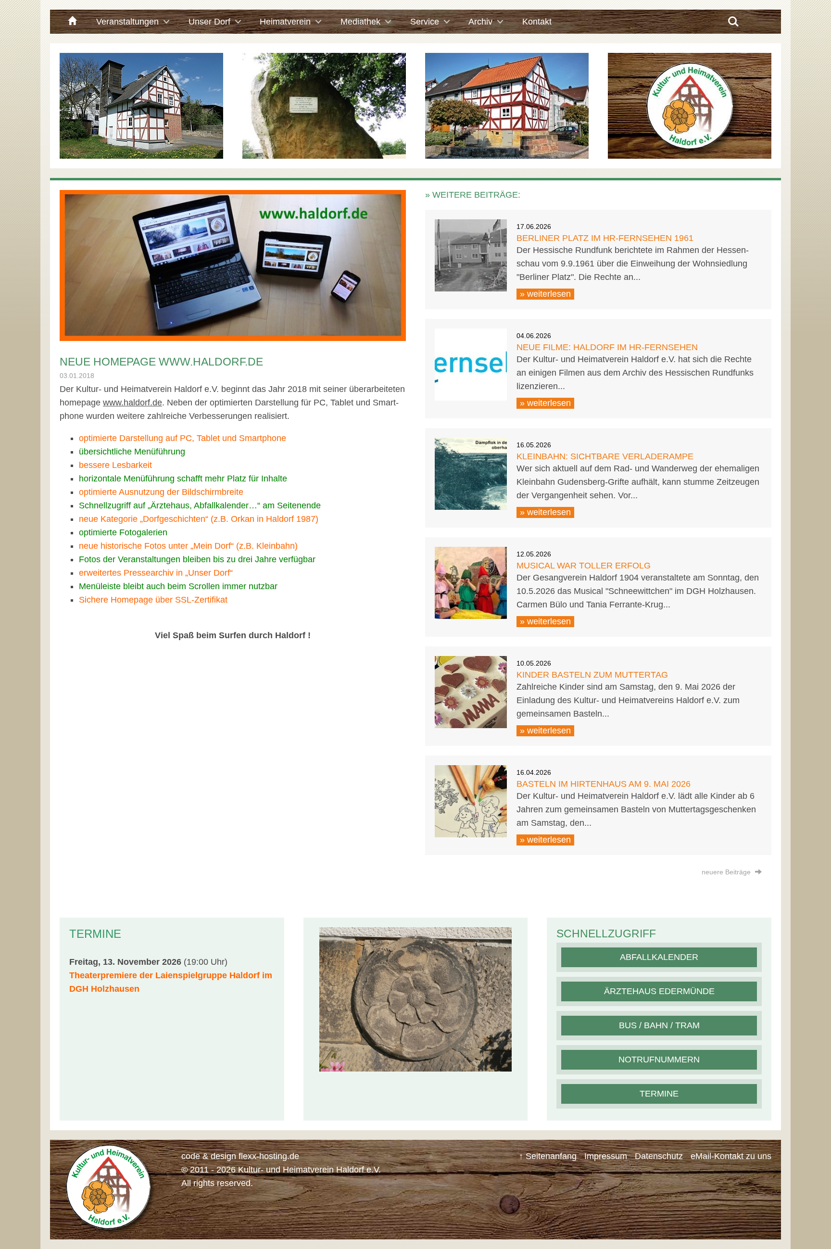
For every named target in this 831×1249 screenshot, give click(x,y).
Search (733, 18)
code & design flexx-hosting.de (240, 1156)
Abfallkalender (659, 957)
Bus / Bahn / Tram (659, 1025)
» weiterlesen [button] (545, 294)
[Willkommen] (71, 22)
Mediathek (360, 21)
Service (424, 21)
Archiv (480, 21)
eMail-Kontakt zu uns (731, 1156)
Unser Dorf (209, 21)
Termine (659, 1093)
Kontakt (537, 21)
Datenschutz (659, 1156)
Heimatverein (285, 21)
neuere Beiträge (727, 872)
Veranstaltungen (127, 21)
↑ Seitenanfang (548, 1156)
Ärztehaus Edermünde (659, 991)
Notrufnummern (659, 1059)
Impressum (605, 1156)
